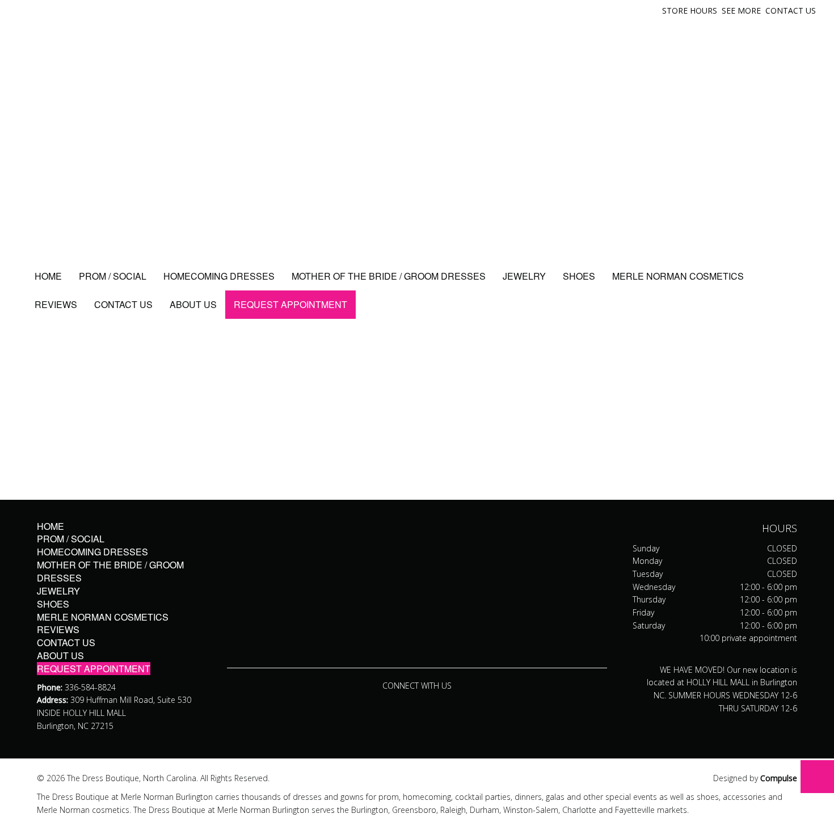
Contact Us (790, 10)
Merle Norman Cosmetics (678, 276)
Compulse (778, 778)
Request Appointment (290, 304)
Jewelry (524, 276)
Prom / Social (112, 276)
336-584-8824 (90, 687)
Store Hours (689, 10)
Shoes (579, 276)
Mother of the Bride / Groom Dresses (389, 276)
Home (48, 276)
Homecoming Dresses (219, 276)
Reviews (56, 304)
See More (741, 10)
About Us (193, 304)
